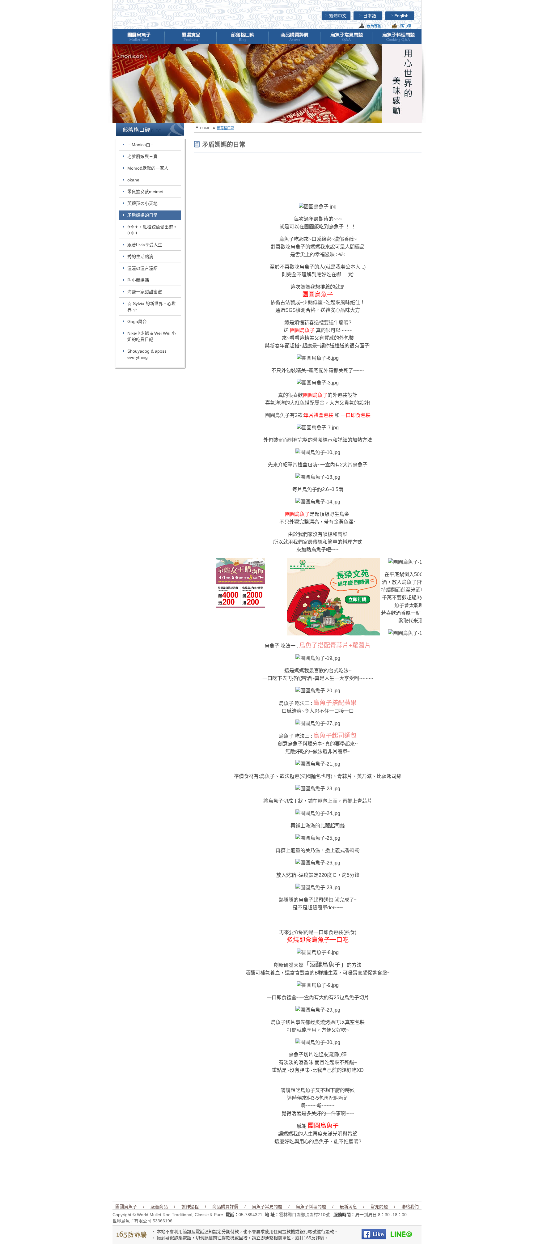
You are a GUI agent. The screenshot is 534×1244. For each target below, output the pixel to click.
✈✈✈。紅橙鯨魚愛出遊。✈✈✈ (152, 230)
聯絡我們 (410, 1206)
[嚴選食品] (190, 36)
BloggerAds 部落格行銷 (284, 632)
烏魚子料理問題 (311, 1206)
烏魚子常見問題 (267, 1206)
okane (133, 179)
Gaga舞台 (137, 321)
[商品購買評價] (294, 36)
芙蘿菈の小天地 (142, 203)
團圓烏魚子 (126, 1206)
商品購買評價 (225, 1206)
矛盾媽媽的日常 (142, 215)
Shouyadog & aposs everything (147, 354)
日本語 (367, 15)
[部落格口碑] (242, 36)
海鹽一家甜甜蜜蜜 (144, 291)
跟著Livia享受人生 (144, 244)
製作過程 (190, 1206)
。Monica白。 (141, 144)
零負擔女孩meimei (145, 191)
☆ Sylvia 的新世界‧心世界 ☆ (151, 306)
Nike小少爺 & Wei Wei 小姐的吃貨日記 (151, 336)
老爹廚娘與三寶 (142, 156)
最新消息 (348, 1206)
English (400, 15)
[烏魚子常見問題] (346, 36)
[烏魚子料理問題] (398, 36)
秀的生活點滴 (140, 256)
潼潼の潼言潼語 (142, 268)
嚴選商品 (159, 1206)
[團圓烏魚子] (138, 36)
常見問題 (379, 1206)
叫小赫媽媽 (138, 280)
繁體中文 (335, 15)
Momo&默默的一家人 (147, 168)
